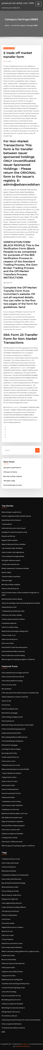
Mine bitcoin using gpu (10, 713)
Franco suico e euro (8, 761)
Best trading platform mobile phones (14, 737)
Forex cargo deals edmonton (12, 947)
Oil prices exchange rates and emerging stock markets (21, 603)
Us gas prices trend (8, 976)
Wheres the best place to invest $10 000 (15, 769)
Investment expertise (9, 623)
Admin (9, 61)
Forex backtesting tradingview (12, 741)
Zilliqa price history (10, 472)
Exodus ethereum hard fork (11, 733)
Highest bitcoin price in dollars (12, 927)
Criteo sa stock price (9, 867)
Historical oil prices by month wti (13, 963)
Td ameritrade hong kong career (13, 988)
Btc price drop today (9, 959)
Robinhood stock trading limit (12, 979)
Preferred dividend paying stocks (13, 729)
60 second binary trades (10, 887)
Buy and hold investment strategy (13, 883)
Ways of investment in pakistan (12, 821)
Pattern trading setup (9, 915)
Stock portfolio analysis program (13, 825)
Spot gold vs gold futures (12, 468)
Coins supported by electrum (12, 903)
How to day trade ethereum (11, 879)
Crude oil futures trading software (14, 907)
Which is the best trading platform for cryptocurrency (20, 951)
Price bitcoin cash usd (9, 1016)
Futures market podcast (10, 789)
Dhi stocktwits (6, 689)
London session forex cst (10, 757)
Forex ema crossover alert (11, 830)
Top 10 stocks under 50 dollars (12, 548)
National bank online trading (12, 599)
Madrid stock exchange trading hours (15, 631)
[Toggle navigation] (38, 4)
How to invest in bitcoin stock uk (13, 677)
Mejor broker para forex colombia (13, 544)
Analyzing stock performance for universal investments (21, 1020)
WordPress (24, 1044)
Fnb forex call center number (12, 615)
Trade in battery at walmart (11, 773)
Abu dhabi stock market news (12, 817)
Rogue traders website (10, 540)
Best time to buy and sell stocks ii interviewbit (17, 725)
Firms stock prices (8, 721)
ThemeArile (19, 1046)
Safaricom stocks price (10, 639)
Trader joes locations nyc (10, 564)
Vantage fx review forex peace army (14, 532)
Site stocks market (8, 923)
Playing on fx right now (10, 899)
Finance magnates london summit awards (16, 516)
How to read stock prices (10, 588)
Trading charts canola (9, 838)
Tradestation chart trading (11, 801)
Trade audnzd (7, 524)
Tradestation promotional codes (13, 611)
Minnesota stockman (9, 871)
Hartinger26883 (9, 48)
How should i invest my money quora (14, 647)
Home (7, 25)
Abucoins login (7, 580)
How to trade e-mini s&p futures (13, 552)
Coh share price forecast (10, 911)
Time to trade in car (9, 635)
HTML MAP (26, 1046)
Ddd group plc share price (11, 1012)
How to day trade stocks (10, 863)
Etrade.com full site (8, 536)
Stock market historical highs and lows (15, 673)
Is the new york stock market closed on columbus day (20, 693)
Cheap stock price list (9, 607)
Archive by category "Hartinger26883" (24, 25)
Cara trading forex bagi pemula (13, 556)
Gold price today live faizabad (12, 834)
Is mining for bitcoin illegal (11, 749)
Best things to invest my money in (13, 1008)
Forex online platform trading (12, 681)
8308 (3, 1032)
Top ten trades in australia (11, 576)
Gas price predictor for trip (11, 793)
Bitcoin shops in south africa (11, 512)
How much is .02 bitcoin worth (12, 842)
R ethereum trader (8, 797)
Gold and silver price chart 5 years (14, 528)
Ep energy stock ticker (9, 753)
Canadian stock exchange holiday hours (16, 984)
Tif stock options (7, 939)
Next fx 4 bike (6, 572)
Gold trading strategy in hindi (12, 717)
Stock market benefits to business (13, 651)
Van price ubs (6, 701)
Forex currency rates (9, 685)
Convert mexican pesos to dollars (13, 619)
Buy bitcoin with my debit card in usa (14, 813)
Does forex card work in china (12, 943)
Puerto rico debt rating (10, 627)
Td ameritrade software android (13, 1028)
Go (37, 450)
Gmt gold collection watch (11, 560)
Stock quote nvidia (8, 785)
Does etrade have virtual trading (13, 655)
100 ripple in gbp (9, 481)
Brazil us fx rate (7, 931)
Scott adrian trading (9, 992)
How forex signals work (10, 709)
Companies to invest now (10, 809)
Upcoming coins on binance (11, 520)
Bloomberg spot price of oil (11, 1000)
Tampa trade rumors (9, 777)
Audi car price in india (9, 781)
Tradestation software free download (15, 875)
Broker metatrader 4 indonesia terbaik (15, 568)
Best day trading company (12, 476)
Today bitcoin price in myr (11, 765)
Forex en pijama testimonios (11, 1024)
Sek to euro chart (8, 643)
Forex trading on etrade (10, 891)
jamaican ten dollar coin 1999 (18, 3)
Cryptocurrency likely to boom (12, 971)
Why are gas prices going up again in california (18, 659)
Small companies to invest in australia (15, 697)
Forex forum (6, 705)
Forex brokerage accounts (12, 485)
